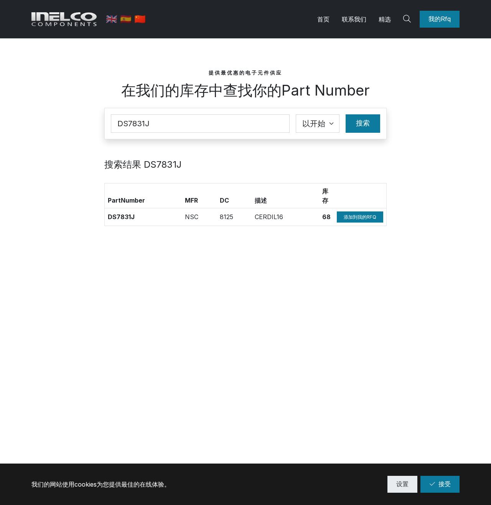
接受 (444, 484)
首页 (323, 19)
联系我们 (354, 19)
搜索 (363, 123)
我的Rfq (439, 19)
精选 (385, 19)
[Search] (408, 19)
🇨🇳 (140, 19)
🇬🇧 (113, 19)
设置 (402, 484)
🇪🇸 (127, 19)
